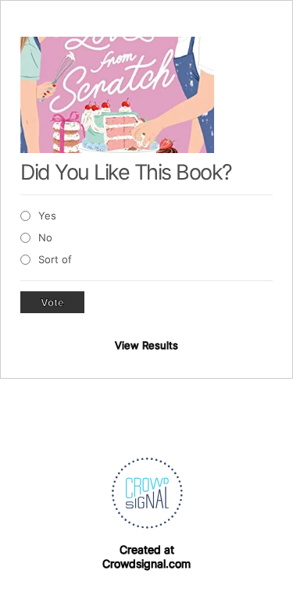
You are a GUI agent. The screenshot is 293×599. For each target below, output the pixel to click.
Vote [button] (52, 302)
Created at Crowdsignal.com (146, 556)
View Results (146, 345)
